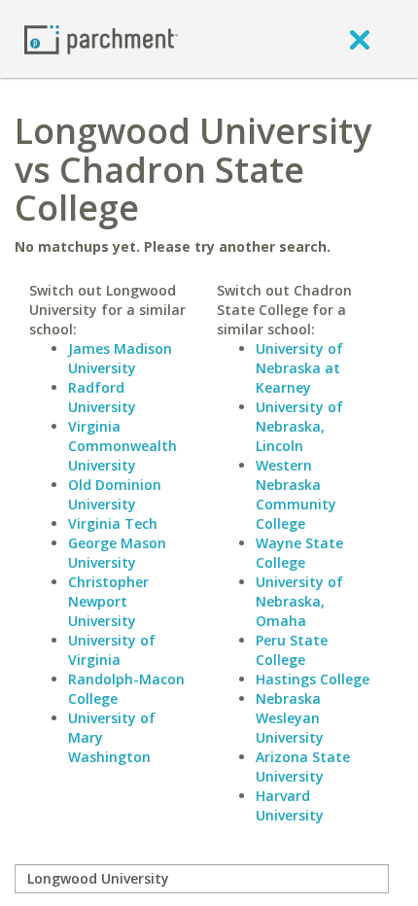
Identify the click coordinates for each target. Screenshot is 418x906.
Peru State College (292, 650)
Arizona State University (303, 766)
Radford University (102, 397)
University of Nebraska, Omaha (299, 601)
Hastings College (312, 679)
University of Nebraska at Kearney (299, 368)
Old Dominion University (114, 494)
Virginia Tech (112, 523)
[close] (359, 39)
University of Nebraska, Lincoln (299, 426)
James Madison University (120, 358)
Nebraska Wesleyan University (290, 718)
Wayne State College (299, 553)
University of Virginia (112, 650)
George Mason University (117, 553)
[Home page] (101, 38)
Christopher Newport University (108, 601)
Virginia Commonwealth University (122, 445)
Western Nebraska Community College (296, 494)
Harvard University (290, 805)
